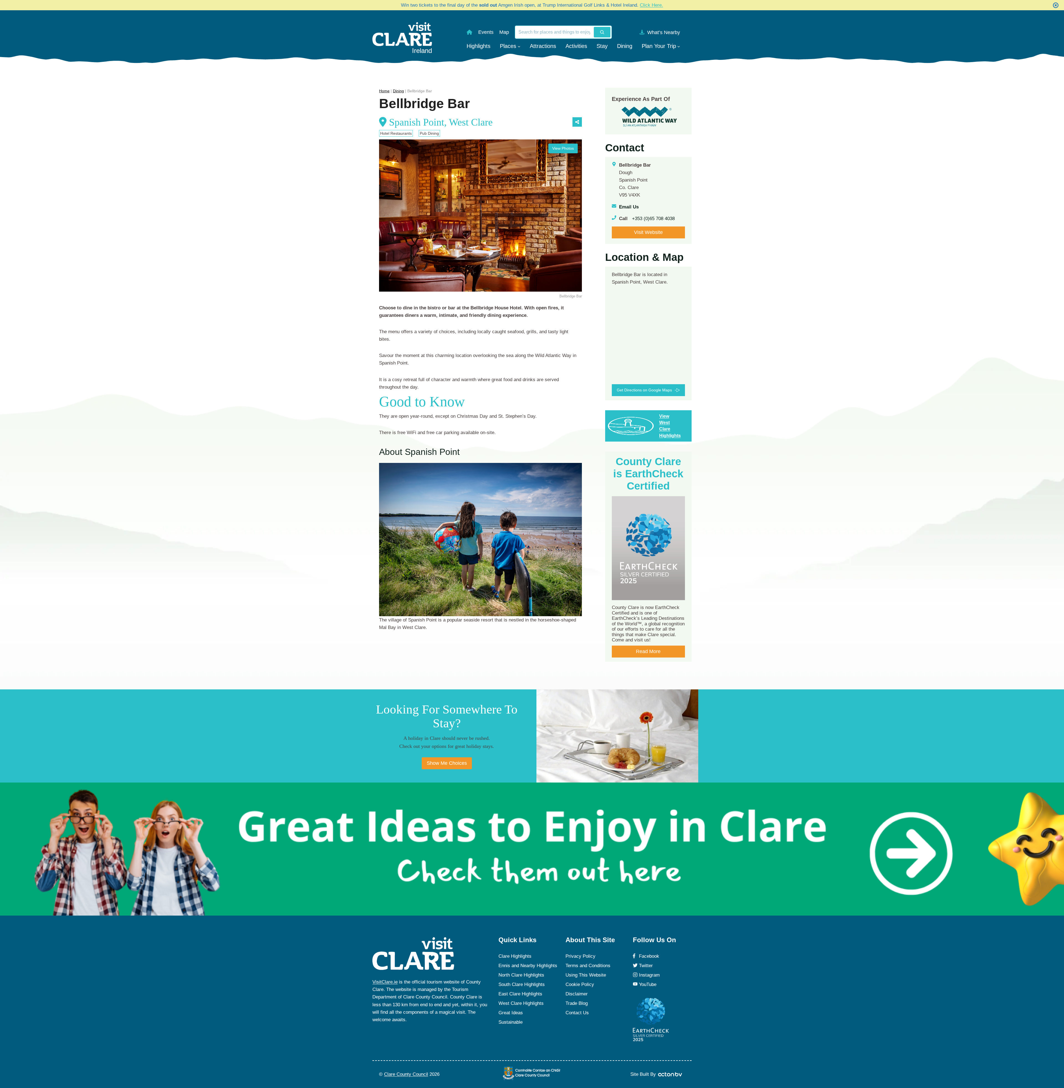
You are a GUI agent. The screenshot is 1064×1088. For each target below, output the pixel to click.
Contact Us (577, 1012)
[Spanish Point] (480, 539)
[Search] (602, 32)
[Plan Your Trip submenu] (678, 46)
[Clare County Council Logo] (532, 1073)
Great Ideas (510, 1012)
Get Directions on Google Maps (644, 390)
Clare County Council (406, 1074)
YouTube (647, 984)
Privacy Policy (580, 956)
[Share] (577, 122)
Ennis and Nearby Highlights (527, 965)
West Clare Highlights (521, 1003)
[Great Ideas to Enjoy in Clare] (532, 849)
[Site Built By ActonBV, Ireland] (670, 1074)
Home (384, 91)
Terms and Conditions (588, 965)
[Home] (469, 32)
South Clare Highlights (521, 984)
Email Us (629, 207)
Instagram (649, 975)
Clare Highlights (514, 956)
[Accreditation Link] (650, 116)
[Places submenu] (519, 46)
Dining (398, 91)
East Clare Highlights (520, 994)
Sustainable (510, 1022)
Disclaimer (577, 994)
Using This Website (586, 975)
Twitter (646, 965)
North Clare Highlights (521, 975)
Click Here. (651, 5)
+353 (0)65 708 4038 (653, 218)
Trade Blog (577, 1003)
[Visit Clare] (413, 953)
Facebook (649, 956)
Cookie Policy (580, 984)
